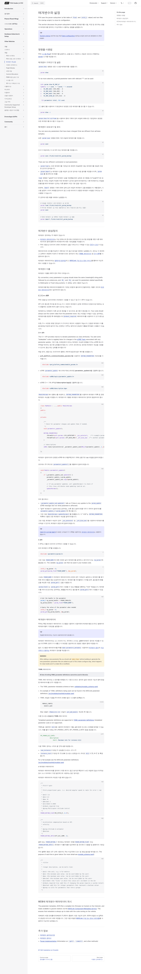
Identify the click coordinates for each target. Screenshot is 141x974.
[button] (23, 8)
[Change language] (122, 3)
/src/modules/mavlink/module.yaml (61, 693)
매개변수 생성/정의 (122, 18)
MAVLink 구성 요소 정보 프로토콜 (88, 918)
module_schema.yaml (86, 854)
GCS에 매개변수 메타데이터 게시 (126, 21)
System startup (45, 36)
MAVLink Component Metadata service (82, 909)
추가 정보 (119, 24)
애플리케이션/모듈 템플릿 (48, 532)
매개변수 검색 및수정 (47, 935)
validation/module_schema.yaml (86, 687)
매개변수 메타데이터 (47, 239)
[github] (135, 3)
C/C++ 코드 (94, 245)
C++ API (97, 254)
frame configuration (68, 36)
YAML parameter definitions (84, 720)
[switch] (129, 3)
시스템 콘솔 (46, 54)
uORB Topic (81, 339)
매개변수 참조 (94, 648)
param (40, 57)
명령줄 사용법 (121, 15)
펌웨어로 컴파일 (60, 261)
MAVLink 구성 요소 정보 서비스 (80, 261)
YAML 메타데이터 (85, 254)
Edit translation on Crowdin (49, 950)
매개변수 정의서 (45, 938)
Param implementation (48, 941)
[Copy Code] (101, 73)
